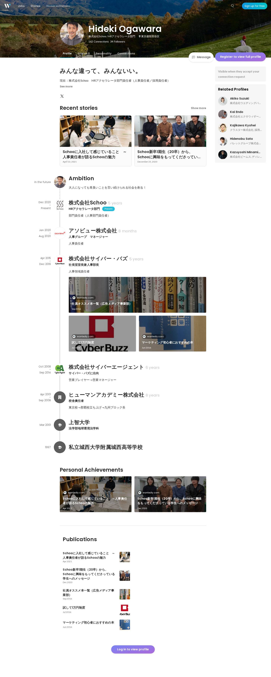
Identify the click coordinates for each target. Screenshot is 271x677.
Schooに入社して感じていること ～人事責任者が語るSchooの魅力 (95, 500)
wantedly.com (85, 297)
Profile (67, 53)
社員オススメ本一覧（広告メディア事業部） (102, 304)
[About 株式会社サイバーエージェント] (60, 369)
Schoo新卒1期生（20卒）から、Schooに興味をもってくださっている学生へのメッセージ (169, 500)
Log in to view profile (133, 649)
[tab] (67, 53)
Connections (126, 53)
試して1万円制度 (83, 342)
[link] (137, 295)
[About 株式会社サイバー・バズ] (60, 261)
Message (204, 57)
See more (66, 86)
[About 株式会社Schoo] (60, 205)
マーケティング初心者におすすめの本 (167, 342)
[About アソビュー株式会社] (60, 233)
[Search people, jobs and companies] (232, 6)
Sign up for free (255, 6)
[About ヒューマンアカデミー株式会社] (60, 397)
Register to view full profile (240, 57)
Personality (103, 53)
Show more (198, 108)
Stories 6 (84, 53)
